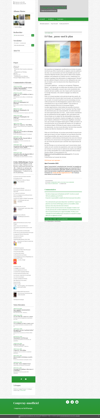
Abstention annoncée (44, 23)
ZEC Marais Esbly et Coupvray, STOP (22, 138)
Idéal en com (16, 66)
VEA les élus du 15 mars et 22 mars (23, 316)
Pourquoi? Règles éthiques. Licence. (21, 77)
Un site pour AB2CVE (64, 23)
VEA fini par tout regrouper (52, 160)
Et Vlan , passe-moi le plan (59, 36)
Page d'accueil (54, 23)
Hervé (15, 102)
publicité (50, 183)
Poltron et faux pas (18, 345)
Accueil (42, 19)
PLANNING (16, 67)
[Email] (25, 379)
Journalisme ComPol (55, 182)
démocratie (55, 183)
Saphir (15, 94)
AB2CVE (15, 73)
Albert (15, 125)
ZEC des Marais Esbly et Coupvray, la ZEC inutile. (23, 146)
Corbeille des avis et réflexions (21, 76)
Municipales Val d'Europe (20, 102)
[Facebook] (67, 402)
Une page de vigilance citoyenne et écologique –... (23, 369)
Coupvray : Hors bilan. (25, 125)
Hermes (15, 138)
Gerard (15, 146)
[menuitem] (42, 19)
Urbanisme (71, 182)
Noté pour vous (16, 74)
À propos (60, 19)
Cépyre (15, 87)
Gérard (15, 154)
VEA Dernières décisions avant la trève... (23, 132)
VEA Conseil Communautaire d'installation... (22, 88)
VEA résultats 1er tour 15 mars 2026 (23, 94)
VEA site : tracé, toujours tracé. (22, 364)
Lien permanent (49, 180)
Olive (15, 131)
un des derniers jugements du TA (62, 172)
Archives (51, 19)
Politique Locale (65, 182)
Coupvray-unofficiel (53, 7)
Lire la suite (23, 390)
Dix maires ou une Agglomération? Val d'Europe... (23, 330)
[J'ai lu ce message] (98, 415)
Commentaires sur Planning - (20, 72)
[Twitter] (21, 379)
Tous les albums (18, 27)
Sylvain (15, 110)
